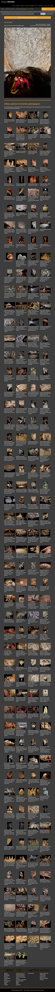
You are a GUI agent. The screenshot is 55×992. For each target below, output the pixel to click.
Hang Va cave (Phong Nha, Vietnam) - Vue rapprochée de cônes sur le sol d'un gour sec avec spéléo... (21, 865)
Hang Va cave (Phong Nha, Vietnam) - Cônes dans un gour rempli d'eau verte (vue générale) (33, 848)
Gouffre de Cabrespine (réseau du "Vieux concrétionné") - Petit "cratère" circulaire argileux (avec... (44, 572)
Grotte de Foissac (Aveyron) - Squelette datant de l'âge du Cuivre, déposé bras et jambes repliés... (21, 653)
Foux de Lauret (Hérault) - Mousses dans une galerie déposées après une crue (33, 121)
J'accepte (37, 14)
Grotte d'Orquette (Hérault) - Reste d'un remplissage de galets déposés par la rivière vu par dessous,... (9, 474)
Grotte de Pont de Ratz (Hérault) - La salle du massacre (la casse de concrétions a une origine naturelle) (33, 362)
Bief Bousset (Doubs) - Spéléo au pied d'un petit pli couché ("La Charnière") (21, 458)
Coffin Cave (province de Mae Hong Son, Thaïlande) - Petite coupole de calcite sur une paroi (33, 732)
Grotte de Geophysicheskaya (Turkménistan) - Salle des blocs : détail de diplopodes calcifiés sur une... (33, 798)
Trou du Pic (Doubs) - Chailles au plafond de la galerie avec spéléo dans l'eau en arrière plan (9, 458)
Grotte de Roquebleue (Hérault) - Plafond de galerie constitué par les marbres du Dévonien (45, 121)
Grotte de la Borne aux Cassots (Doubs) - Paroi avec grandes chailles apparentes (44, 588)
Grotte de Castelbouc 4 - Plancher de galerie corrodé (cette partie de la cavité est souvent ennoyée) (21, 312)
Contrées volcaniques (21, 979)
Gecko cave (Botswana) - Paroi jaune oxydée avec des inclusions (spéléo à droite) (45, 914)
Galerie (27, 5)
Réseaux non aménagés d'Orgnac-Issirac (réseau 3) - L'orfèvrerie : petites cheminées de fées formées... (9, 637)
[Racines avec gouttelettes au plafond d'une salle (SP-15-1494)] (21, 179)
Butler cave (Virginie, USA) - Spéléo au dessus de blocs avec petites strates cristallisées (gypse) (9, 522)
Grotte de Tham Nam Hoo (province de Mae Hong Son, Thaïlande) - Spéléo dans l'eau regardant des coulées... (9, 733)
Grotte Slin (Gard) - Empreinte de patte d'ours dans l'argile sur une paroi (9, 198)
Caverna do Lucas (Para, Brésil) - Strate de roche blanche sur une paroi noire (21, 699)
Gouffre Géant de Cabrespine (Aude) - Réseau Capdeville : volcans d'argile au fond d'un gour (21, 605)
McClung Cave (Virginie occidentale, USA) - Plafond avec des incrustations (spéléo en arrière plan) (33, 523)
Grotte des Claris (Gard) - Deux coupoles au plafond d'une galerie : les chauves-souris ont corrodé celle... (9, 946)
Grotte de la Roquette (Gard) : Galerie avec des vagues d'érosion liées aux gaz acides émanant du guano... (33, 475)
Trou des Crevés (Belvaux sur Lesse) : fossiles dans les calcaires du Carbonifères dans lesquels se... (33, 199)
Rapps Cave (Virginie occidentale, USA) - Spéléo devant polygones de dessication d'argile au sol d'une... (9, 540)
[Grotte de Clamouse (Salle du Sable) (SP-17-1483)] (45, 225)
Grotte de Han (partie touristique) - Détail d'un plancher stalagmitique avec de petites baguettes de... (9, 345)
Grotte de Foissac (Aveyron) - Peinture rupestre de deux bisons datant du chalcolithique (33, 652)
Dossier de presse (44, 973)
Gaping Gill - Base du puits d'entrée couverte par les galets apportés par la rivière (45, 198)
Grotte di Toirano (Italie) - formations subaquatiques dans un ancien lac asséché (33, 231)
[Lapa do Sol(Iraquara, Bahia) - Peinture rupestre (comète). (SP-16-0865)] (21, 208)
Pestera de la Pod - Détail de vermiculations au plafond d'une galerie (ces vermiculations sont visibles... (9, 329)
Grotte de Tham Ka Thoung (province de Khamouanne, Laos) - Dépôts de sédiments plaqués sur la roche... (20, 137)
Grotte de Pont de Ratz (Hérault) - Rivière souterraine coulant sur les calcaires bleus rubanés (21, 361)
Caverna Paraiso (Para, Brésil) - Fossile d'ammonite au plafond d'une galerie (33, 684)
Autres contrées (19, 981)
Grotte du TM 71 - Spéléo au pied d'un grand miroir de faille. (9, 121)
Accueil (13, 5)
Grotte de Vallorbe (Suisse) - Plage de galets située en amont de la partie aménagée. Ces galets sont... (33, 263)
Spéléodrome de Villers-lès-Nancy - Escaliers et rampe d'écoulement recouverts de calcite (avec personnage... (45, 411)
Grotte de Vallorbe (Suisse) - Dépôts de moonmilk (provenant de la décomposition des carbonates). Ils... (45, 263)
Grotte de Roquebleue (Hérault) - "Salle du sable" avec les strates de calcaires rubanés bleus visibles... (45, 345)
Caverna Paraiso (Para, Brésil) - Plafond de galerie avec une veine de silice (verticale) (33, 669)
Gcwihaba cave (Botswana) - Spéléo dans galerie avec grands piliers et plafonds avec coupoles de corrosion (45, 898)
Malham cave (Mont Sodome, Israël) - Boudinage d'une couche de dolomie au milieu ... (45, 621)
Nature (17, 982)
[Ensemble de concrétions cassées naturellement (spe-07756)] (21, 146)
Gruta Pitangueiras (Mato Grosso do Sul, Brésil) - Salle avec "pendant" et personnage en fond (9, 394)
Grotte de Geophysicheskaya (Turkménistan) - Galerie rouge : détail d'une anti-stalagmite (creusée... (45, 782)
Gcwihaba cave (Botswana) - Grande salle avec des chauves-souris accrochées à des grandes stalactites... (21, 898)
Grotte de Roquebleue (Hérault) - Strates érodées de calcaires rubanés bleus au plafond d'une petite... (33, 426)
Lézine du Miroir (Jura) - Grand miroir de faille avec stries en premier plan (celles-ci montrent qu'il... (45, 443)
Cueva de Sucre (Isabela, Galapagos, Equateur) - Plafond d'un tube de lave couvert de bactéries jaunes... (45, 946)
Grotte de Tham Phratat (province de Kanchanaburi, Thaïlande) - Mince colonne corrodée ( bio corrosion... (9, 766)
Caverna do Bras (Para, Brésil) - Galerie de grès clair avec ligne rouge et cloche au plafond (45, 699)
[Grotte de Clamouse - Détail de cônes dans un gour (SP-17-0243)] (21, 240)
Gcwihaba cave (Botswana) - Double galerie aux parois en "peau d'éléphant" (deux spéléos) (33, 882)
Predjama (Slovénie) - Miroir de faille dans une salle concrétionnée (21, 121)
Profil (49, 5)
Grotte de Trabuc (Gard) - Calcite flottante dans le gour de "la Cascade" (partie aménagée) (45, 491)
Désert (17, 978)
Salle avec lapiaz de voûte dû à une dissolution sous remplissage (9, 136)
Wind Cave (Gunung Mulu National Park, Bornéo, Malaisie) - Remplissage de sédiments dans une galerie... (9, 153)
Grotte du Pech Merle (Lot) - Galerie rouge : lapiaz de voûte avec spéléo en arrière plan (9, 781)
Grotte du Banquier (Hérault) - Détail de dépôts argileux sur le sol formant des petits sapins (45, 555)
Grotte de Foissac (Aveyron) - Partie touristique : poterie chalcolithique (8, 652)
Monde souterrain (8, 25)
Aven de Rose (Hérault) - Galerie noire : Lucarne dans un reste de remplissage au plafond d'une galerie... (45, 362)
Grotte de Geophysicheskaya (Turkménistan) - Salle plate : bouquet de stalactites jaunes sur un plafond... (9, 799)
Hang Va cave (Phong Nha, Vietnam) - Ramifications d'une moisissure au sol (21, 848)
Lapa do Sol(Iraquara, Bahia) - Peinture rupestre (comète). (21, 214)
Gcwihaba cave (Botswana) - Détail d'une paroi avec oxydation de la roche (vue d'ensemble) (9, 914)
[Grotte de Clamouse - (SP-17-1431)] (9, 256)
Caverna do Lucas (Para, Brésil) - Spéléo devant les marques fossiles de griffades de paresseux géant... (33, 700)
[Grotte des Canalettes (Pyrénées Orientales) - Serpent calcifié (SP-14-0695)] (33, 146)
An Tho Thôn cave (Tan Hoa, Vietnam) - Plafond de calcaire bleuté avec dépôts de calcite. (33, 864)
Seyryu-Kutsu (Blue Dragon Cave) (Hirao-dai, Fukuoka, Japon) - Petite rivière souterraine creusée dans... (33, 378)
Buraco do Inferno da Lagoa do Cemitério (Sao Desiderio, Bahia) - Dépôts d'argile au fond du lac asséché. (9, 215)
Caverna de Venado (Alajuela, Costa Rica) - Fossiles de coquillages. (32, 945)
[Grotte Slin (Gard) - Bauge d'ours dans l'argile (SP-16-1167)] (45, 179)
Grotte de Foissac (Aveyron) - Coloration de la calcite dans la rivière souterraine (21, 636)
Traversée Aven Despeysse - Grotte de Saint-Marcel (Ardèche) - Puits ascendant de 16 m (33, 588)
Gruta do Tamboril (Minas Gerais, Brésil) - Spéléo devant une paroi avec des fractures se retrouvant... (45, 930)
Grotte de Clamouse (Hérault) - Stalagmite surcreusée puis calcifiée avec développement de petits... (9, 589)
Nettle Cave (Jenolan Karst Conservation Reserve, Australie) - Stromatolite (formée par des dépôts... (21, 263)
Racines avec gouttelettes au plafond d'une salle (21, 184)
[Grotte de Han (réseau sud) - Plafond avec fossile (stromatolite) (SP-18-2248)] (45, 322)
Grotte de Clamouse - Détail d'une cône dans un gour (45, 246)
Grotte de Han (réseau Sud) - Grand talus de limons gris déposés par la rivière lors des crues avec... (33, 328)
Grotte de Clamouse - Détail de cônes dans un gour (21, 246)
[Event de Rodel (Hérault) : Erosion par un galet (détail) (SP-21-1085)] (21, 468)
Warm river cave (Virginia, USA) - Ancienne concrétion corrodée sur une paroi (33, 555)
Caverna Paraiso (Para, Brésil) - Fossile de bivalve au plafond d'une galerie (45, 684)
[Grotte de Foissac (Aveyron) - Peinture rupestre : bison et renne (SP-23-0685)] (9, 663)
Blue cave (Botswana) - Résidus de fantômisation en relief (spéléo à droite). (9, 930)
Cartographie (32, 5)
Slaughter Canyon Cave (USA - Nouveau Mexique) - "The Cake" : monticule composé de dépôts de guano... (9, 312)
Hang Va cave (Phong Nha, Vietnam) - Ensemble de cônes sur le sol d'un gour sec (9, 864)
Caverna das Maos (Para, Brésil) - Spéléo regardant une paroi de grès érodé (9, 699)
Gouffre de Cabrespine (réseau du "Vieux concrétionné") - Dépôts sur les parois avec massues (21, 572)
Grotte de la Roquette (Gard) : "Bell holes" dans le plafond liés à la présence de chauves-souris (9, 491)
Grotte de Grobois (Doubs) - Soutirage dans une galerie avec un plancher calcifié (21, 490)
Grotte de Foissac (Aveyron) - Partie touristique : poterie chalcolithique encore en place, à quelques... (45, 637)
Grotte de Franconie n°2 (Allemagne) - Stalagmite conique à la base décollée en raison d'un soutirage (9, 815)
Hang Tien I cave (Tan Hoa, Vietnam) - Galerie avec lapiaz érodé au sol (45, 864)
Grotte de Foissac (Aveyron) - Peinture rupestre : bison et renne (9, 668)
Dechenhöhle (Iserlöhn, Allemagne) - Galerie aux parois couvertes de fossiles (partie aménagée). (45, 312)
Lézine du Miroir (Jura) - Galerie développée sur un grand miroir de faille (33, 442)
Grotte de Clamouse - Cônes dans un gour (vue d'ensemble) (9, 246)
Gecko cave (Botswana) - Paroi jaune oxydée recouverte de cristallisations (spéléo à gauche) (33, 915)
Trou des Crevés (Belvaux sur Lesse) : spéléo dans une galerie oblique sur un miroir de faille (21, 198)
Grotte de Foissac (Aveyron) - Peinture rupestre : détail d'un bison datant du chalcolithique (45, 652)
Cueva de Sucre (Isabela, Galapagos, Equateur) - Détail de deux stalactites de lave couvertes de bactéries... (21, 962)
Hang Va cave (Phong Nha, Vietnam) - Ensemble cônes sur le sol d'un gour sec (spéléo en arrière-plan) (45, 849)
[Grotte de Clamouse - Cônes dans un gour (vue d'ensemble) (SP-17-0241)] (9, 240)
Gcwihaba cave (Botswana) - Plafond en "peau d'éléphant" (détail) (45, 880)
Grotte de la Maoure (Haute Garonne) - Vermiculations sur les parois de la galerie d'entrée (44, 459)
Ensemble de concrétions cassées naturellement (21, 151)
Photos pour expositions (43, 975)
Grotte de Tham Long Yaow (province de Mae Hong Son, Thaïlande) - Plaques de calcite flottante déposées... (21, 733)
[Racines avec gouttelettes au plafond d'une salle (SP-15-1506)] (33, 179)
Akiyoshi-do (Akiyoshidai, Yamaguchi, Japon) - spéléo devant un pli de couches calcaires (21, 377)
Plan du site (43, 977)
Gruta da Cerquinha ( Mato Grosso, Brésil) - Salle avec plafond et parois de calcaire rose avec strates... (45, 394)
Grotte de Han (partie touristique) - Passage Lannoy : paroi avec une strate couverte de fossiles (33, 344)
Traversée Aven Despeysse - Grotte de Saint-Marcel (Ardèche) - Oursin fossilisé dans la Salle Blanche (21, 589)
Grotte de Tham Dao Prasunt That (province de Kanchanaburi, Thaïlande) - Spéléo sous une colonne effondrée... (9, 749)
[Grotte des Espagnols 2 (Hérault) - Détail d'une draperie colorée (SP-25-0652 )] (9, 842)
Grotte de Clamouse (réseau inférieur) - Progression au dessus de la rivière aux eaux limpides (9, 378)
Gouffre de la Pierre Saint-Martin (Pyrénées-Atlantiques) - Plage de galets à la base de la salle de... (45, 816)
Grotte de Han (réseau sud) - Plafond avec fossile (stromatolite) (45, 328)
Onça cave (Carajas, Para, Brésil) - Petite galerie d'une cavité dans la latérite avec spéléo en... (9, 715)
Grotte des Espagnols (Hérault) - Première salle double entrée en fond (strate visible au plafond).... (33, 832)
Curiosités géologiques (18, 25)
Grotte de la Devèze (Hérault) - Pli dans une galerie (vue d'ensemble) (9, 620)
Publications (40, 5)
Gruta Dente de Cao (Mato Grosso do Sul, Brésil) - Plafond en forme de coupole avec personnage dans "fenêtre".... (21, 394)
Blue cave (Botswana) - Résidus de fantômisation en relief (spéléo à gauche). (21, 930)
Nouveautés (22, 5)
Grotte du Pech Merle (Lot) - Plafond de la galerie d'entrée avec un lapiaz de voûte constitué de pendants (45, 766)
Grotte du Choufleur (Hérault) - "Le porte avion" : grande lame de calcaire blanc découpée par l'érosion (21, 427)
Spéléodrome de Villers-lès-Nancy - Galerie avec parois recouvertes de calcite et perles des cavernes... (33, 411)
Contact (51, 5)
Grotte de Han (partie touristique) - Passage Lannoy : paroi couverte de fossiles (21, 344)
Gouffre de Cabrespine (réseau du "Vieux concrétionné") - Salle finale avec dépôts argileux (8, 572)
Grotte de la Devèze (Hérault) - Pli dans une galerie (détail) (20, 620)
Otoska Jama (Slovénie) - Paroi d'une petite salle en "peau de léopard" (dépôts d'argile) (9, 231)
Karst (17, 983)
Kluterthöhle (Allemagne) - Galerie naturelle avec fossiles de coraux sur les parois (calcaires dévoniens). (21, 280)
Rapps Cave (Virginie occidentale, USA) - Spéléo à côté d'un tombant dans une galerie (45, 522)
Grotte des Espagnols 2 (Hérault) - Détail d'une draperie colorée (8, 848)
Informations (49, 14)
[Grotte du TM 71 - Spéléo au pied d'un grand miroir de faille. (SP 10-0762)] (9, 115)
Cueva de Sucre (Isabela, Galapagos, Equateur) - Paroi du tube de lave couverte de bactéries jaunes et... (9, 962)
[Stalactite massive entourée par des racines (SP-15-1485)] (9, 179)
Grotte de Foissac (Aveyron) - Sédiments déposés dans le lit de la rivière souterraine (33, 636)
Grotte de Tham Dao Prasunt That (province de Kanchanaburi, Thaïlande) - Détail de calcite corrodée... (21, 749)
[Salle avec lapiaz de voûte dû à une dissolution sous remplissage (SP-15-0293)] (9, 130)
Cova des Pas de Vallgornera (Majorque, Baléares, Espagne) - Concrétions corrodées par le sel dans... (9, 170)
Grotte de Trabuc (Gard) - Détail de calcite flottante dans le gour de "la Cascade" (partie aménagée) (9, 507)
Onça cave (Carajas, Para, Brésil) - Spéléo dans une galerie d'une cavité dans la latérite (33, 715)
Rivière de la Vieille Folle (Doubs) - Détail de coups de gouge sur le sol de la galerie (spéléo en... (21, 443)
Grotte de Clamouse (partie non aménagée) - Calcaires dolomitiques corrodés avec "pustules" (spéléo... (9, 426)
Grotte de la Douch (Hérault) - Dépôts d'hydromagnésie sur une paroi (33, 621)
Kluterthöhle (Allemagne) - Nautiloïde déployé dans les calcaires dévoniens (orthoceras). (9, 295)
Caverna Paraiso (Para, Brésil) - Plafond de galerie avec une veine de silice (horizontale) (45, 669)
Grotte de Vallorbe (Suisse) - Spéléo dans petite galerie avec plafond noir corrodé (21, 328)
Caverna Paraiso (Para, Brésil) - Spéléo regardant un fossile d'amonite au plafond (21, 684)
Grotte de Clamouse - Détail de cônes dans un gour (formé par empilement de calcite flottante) (33, 247)
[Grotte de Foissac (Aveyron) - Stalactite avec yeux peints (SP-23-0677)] (21, 663)
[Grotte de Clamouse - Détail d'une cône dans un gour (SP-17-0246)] (45, 240)
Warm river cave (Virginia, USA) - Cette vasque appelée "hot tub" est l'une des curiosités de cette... (21, 555)
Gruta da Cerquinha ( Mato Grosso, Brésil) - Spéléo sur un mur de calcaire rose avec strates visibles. (33, 394)
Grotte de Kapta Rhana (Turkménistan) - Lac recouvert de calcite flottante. (44, 797)
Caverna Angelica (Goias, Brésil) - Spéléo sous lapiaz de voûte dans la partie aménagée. (33, 930)
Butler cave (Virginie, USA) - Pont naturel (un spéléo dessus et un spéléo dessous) (21, 506)
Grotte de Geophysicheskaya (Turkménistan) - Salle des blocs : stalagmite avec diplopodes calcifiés (21, 798)
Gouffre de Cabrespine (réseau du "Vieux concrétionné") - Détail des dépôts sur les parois (33, 572)
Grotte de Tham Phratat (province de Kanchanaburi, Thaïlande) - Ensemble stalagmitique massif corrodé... (21, 766)
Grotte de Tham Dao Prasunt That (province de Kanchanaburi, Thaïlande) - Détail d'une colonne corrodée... (45, 733)
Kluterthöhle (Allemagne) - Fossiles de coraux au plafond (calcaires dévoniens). (45, 279)
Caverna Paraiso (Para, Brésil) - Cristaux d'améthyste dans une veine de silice (8, 684)
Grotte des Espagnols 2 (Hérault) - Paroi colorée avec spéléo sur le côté (45, 831)
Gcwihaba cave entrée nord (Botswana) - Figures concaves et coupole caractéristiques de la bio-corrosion (9, 882)
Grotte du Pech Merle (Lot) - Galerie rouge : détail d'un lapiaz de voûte (21, 781)
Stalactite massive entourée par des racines (9, 184)
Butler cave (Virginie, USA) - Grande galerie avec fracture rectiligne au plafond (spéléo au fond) (33, 506)
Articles (45, 5)
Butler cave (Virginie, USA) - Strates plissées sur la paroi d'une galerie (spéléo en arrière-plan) (45, 506)
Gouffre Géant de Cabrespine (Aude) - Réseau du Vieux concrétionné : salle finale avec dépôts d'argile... (33, 605)
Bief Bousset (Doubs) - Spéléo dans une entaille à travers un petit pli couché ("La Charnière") (33, 458)
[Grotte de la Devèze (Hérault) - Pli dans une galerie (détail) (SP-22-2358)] (21, 615)
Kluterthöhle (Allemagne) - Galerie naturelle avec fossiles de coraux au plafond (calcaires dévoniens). (9, 280)
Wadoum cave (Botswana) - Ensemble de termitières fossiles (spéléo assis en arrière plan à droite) (21, 914)
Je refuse (43, 14)
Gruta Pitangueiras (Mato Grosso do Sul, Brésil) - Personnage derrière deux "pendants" (45, 377)
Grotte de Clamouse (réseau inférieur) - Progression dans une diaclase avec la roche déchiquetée (44, 427)
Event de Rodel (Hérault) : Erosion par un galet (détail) (21, 474)
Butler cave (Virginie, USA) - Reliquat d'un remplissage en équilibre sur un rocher (21, 522)
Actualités (18, 5)
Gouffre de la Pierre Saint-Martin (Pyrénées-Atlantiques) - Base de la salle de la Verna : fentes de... (9, 832)
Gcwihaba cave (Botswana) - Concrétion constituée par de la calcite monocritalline (21, 881)
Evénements (31, 973)
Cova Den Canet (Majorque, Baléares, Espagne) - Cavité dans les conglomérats (21, 169)
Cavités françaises (20, 974)
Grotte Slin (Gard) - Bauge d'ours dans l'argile (45, 184)
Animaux (18, 984)
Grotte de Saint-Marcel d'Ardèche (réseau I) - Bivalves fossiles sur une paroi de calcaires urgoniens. (33, 816)
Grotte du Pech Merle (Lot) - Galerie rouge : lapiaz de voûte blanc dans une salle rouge (33, 781)
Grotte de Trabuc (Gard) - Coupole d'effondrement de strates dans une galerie (33, 490)
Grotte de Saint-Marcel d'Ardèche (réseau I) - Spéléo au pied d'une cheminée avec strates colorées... (20, 816)
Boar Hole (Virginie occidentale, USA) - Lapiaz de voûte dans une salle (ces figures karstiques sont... (21, 540)
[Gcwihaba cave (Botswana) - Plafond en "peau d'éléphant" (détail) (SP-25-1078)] (45, 875)
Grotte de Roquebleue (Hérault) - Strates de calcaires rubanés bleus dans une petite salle (9, 361)
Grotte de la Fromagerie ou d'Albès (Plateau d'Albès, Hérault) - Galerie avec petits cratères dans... (45, 152)
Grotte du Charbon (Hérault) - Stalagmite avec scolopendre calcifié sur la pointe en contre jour (45, 716)
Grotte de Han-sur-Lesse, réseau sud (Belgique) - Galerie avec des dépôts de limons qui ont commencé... (33, 296)
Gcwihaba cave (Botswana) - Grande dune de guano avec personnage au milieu (9, 897)
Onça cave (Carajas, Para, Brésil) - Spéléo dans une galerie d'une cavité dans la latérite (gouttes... (21, 715)
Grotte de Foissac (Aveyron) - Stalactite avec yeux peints (21, 668)
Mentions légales (44, 978)
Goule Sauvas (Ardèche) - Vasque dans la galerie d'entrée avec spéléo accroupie (33, 136)
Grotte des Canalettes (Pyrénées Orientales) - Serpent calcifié (32, 152)
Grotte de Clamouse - (8, 260)
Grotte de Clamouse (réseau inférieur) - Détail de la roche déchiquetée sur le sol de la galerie (9, 443)
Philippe (8, 2)
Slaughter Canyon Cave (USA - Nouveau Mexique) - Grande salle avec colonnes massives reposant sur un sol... (45, 296)
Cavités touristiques (20, 977)
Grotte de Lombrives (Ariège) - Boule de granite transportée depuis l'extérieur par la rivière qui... (33, 312)
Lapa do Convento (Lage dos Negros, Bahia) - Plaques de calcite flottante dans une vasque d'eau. (45, 215)
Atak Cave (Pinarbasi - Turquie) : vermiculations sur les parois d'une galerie (45, 136)
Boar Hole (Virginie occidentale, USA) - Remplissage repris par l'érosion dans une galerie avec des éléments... (9, 556)
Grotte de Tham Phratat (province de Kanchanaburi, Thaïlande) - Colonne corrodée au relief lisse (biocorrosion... (45, 749)
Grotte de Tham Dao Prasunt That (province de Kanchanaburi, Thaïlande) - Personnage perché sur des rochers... (33, 749)
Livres (36, 5)
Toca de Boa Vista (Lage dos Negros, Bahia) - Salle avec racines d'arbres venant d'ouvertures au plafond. (33, 215)
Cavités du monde (20, 975)
